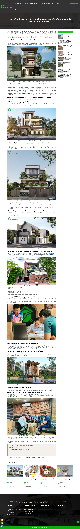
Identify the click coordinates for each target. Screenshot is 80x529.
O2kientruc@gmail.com (14, 514)
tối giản (41, 457)
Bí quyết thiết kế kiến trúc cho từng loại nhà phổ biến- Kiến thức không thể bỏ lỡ (67, 36)
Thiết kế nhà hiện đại (35, 457)
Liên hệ (16, 9)
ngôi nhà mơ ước (13, 457)
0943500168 (11, 512)
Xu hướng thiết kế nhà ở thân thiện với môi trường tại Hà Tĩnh (67, 58)
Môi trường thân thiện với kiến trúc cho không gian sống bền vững (67, 64)
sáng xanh (20, 457)
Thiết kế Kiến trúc (28, 3)
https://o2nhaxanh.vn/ (17, 451)
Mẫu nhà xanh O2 (38, 3)
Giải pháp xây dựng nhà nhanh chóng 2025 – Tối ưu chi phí (67, 53)
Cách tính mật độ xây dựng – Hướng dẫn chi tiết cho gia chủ (67, 41)
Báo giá (58, 3)
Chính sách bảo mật (28, 509)
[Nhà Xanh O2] (6, 6)
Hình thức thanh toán (28, 511)
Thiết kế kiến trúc (26, 457)
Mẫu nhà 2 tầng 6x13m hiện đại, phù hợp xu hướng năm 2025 (67, 70)
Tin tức (53, 3)
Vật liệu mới (47, 3)
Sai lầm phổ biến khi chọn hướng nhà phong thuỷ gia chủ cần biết (67, 75)
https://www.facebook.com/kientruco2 (21, 449)
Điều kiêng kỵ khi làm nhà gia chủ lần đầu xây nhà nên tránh (67, 46)
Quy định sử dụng (28, 513)
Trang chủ (20, 24)
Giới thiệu (19, 3)
